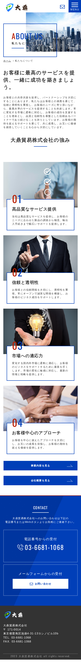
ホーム (7, 60)
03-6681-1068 (44, 547)
